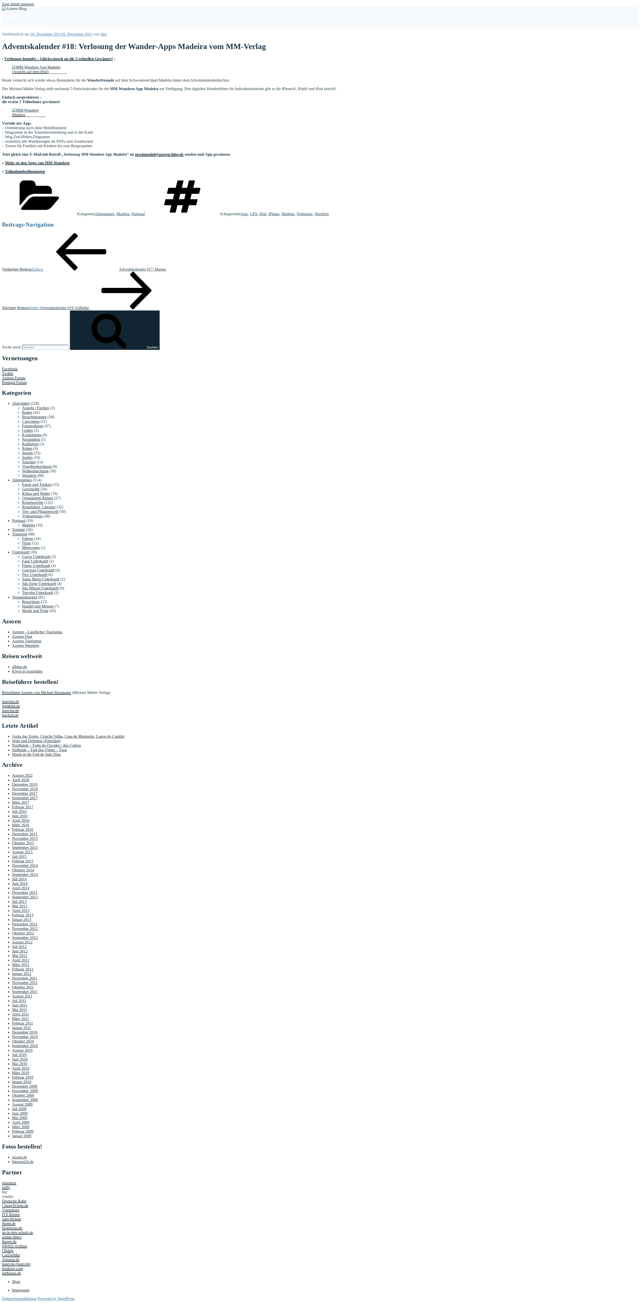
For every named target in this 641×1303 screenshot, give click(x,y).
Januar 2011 (21, 1028)
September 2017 (25, 798)
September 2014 (25, 874)
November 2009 (25, 1091)
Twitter (7, 373)
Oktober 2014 (23, 870)
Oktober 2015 (23, 843)
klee (103, 34)
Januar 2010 (21, 1082)
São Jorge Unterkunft (39, 584)
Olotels (7, 1250)
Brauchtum (31, 602)
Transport (19, 534)
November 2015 (25, 838)
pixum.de (19, 1157)
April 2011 (20, 1014)
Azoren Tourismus (26, 641)
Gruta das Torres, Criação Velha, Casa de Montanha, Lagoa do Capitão (68, 736)
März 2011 (20, 1019)
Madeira (122, 214)
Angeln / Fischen (35, 408)
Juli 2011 (19, 1001)
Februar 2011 (22, 1023)
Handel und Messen (38, 606)
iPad (262, 214)
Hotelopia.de (12, 1228)
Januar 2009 (21, 1136)
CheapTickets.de (15, 1205)
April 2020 (20, 780)
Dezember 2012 (24, 924)
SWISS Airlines (14, 1246)
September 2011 (25, 992)
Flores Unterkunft (36, 566)
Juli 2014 (19, 879)
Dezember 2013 (24, 892)
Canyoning (31, 421)
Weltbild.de (11, 706)
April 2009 (20, 1122)
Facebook (10, 369)
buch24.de (10, 715)
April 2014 (20, 888)
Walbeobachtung (35, 471)
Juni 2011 (19, 1005)
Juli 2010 (19, 1055)
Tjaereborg (10, 1210)
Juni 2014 (20, 883)
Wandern (321, 214)
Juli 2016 (19, 811)
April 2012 (20, 960)
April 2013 (20, 910)
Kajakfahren (32, 435)
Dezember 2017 (24, 793)
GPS (253, 214)
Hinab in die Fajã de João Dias (36, 754)
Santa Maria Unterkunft (40, 579)
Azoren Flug (22, 636)
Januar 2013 (21, 919)
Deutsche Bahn (14, 1201)
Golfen (27, 430)
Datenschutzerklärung (19, 1298)
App (244, 214)
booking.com (12, 1268)
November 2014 (25, 865)
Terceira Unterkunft (37, 593)
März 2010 (20, 1073)
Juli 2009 (19, 1109)
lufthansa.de (11, 1273)
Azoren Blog (12, 17)
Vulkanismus (32, 516)
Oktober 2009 (23, 1095)
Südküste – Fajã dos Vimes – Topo (39, 750)
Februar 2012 (22, 969)
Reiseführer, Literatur (39, 507)
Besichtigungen (34, 417)
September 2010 (25, 1046)
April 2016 (20, 820)
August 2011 (22, 996)
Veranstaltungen (24, 597)
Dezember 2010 (24, 1032)
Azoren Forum (13, 378)
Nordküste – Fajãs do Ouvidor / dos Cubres (46, 745)
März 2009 (20, 1127)
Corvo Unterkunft (36, 556)
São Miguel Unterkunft (40, 588)
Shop (16, 1281)
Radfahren (30, 444)
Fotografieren (32, 426)
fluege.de (9, 1241)
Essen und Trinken (37, 484)
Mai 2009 (19, 1118)
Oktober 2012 (23, 933)
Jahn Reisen (11, 1219)
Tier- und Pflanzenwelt (40, 511)
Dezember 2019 (24, 784)
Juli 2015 (19, 856)
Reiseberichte (32, 502)
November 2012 (25, 928)
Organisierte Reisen (37, 498)
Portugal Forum (14, 382)
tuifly (6, 1187)
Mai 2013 (19, 906)
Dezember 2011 (24, 978)
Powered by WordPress (56, 1298)
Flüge (26, 543)
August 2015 (22, 852)
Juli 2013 (19, 901)
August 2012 (22, 942)
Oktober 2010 (23, 1041)
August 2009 (22, 1104)
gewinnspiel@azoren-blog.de (159, 154)
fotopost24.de (23, 1162)
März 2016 (20, 825)
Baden (27, 412)
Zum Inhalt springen (18, 4)
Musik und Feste (35, 611)
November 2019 (25, 789)
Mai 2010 (19, 1064)
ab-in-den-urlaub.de (17, 1232)
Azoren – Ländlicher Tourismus (37, 632)
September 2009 (25, 1100)
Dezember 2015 (24, 834)
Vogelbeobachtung (37, 466)
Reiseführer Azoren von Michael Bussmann (36, 692)
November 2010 (25, 1037)
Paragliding (31, 439)
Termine (18, 529)
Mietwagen (31, 547)
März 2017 (20, 802)
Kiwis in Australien (27, 671)
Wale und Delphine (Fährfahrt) (36, 741)
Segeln (27, 453)
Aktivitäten (21, 403)
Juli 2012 (19, 947)
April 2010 (20, 1068)
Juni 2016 (20, 816)
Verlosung (304, 214)
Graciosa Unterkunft (38, 570)
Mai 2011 (19, 1010)
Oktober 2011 (23, 987)
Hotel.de (9, 1223)
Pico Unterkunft (34, 575)
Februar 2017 (22, 807)
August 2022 (22, 775)
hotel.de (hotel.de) (16, 1264)
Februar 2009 (22, 1131)
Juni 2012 (20, 951)
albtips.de (19, 667)
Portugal (138, 214)
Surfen (27, 457)
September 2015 (25, 847)
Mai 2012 (19, 956)
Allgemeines (104, 214)
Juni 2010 (20, 1059)
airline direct (12, 1237)
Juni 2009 (20, 1113)
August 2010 (22, 1050)
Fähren (27, 538)
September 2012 (25, 938)
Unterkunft (20, 552)
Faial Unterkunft (35, 561)
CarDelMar (11, 1255)
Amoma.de (11, 1259)
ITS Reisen (11, 1214)
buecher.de (10, 701)
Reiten (27, 448)
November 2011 (25, 983)
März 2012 (20, 965)
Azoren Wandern (25, 645)
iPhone (273, 214)
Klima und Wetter (36, 493)
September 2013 (25, 897)
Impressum (20, 1290)
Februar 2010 (22, 1077)
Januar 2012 (21, 974)
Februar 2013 (22, 915)
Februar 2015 (22, 861)
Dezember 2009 (24, 1086)
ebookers (9, 1183)
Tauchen (29, 462)
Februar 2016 (22, 829)
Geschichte (31, 489)
